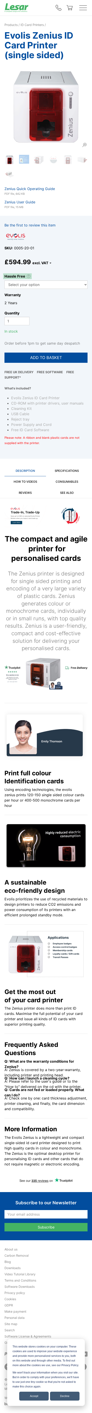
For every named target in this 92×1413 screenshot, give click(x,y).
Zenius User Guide (19, 202)
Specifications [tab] (67, 470)
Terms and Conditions (20, 1280)
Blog (7, 1262)
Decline (64, 1396)
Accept (34, 1396)
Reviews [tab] (25, 492)
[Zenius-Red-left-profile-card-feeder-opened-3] (82, 160)
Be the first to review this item (30, 225)
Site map (10, 1324)
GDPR (8, 1305)
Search (9, 1330)
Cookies (10, 1299)
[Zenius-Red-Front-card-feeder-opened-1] (68, 160)
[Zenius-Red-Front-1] (46, 106)
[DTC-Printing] (24, 160)
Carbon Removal (16, 1255)
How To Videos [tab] (25, 481)
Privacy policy (14, 1293)
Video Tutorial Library (20, 1274)
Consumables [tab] (67, 481)
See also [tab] (67, 492)
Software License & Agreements (27, 1336)
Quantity (11, 313)
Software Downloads (19, 1286)
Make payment (15, 1311)
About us (10, 1249)
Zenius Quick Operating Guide (29, 189)
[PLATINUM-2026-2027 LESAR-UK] (53, 160)
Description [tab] (25, 470)
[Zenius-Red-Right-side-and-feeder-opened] (9, 174)
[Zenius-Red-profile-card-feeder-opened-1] (38, 160)
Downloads (12, 1268)
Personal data (14, 1318)
